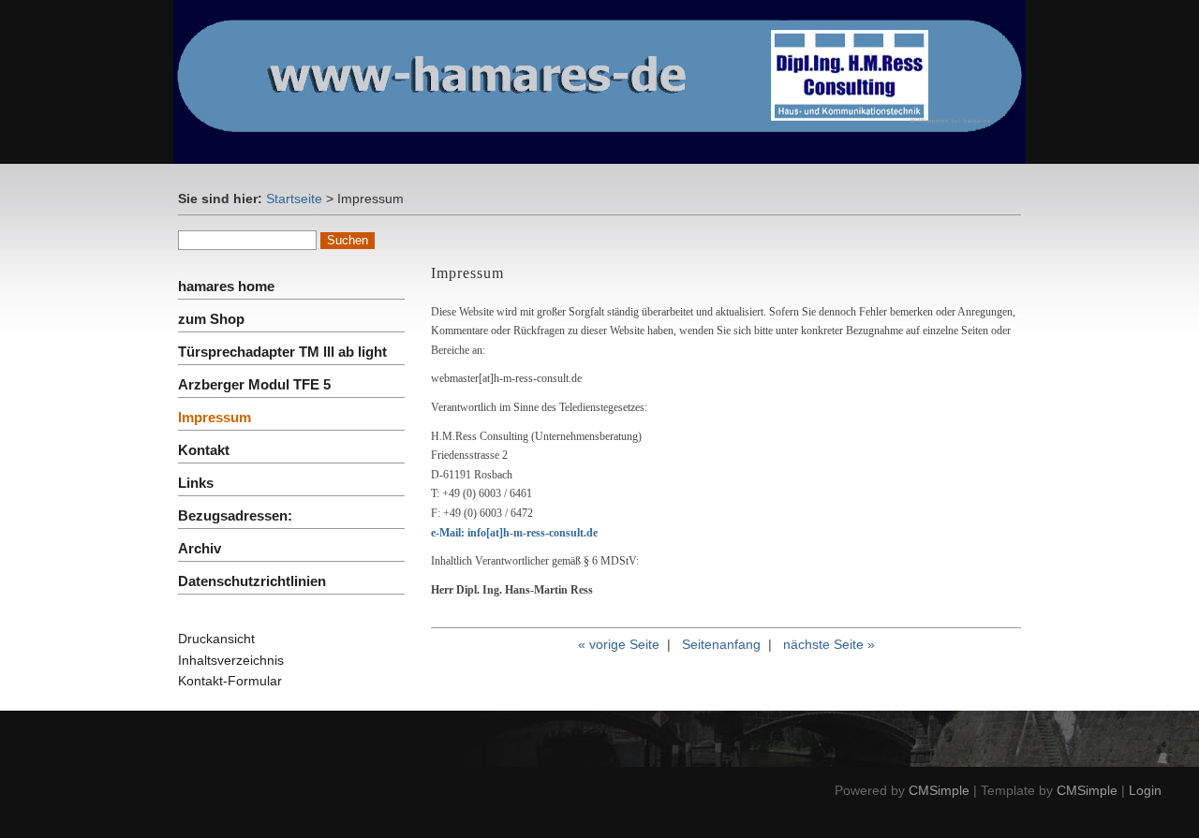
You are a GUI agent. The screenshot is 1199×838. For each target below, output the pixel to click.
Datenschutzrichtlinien (252, 581)
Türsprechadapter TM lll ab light (282, 352)
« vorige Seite (618, 644)
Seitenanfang (721, 644)
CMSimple (939, 790)
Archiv (199, 548)
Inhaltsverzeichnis (231, 660)
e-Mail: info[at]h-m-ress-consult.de (514, 532)
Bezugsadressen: (235, 515)
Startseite (294, 198)
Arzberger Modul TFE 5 (254, 384)
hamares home (226, 286)
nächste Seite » (829, 644)
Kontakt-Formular (230, 680)
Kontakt (203, 450)
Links (196, 483)
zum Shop (211, 319)
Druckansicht (216, 638)
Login (1145, 790)
